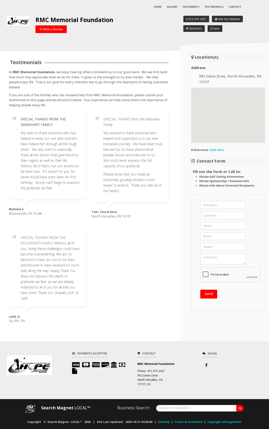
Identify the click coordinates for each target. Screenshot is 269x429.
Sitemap (164, 422)
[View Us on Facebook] (206, 365)
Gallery (172, 6)
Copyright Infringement (224, 422)
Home (157, 6)
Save (215, 28)
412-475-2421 (197, 19)
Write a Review (52, 29)
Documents (191, 6)
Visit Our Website (229, 19)
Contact (235, 6)
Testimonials (214, 6)
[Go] (240, 408)
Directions (195, 28)
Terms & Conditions (188, 422)
